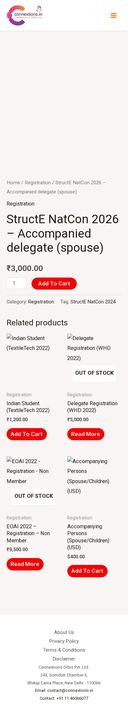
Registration (38, 183)
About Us (64, 632)
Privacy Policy (64, 641)
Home (13, 183)
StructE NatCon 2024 (93, 302)
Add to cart (54, 283)
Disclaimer (64, 659)
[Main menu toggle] (113, 15)
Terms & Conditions (64, 650)
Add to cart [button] (27, 434)
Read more (85, 434)
